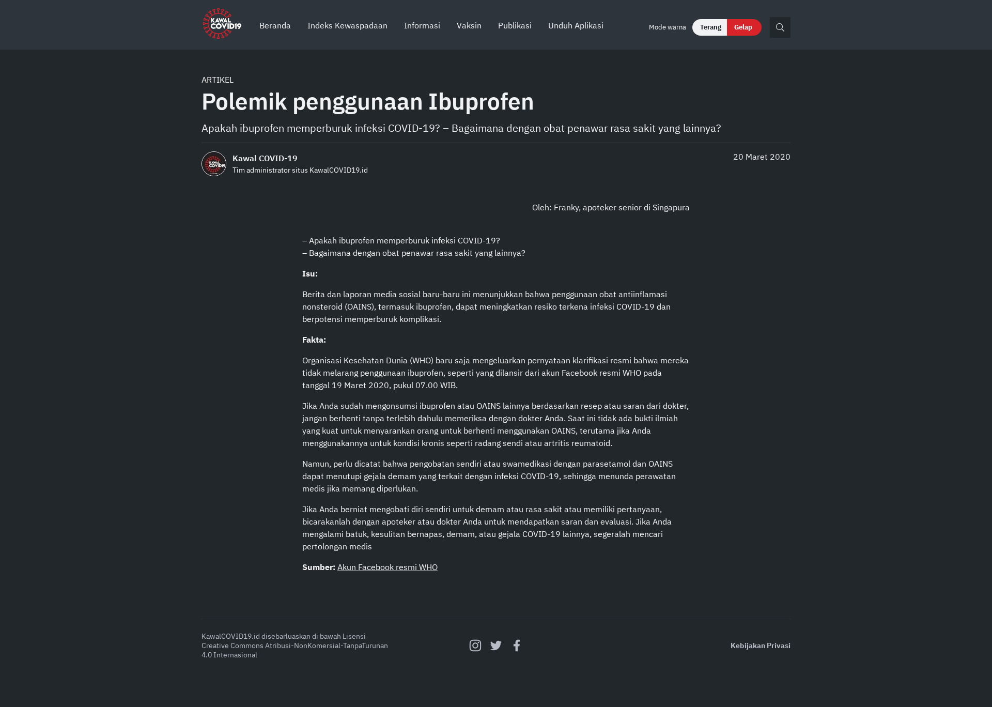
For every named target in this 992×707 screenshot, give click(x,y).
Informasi (422, 25)
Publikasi (515, 25)
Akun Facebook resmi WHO (387, 567)
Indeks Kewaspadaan (347, 25)
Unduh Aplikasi (575, 25)
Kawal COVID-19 (265, 158)
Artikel (218, 79)
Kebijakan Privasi (761, 645)
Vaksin (469, 25)
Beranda (275, 25)
